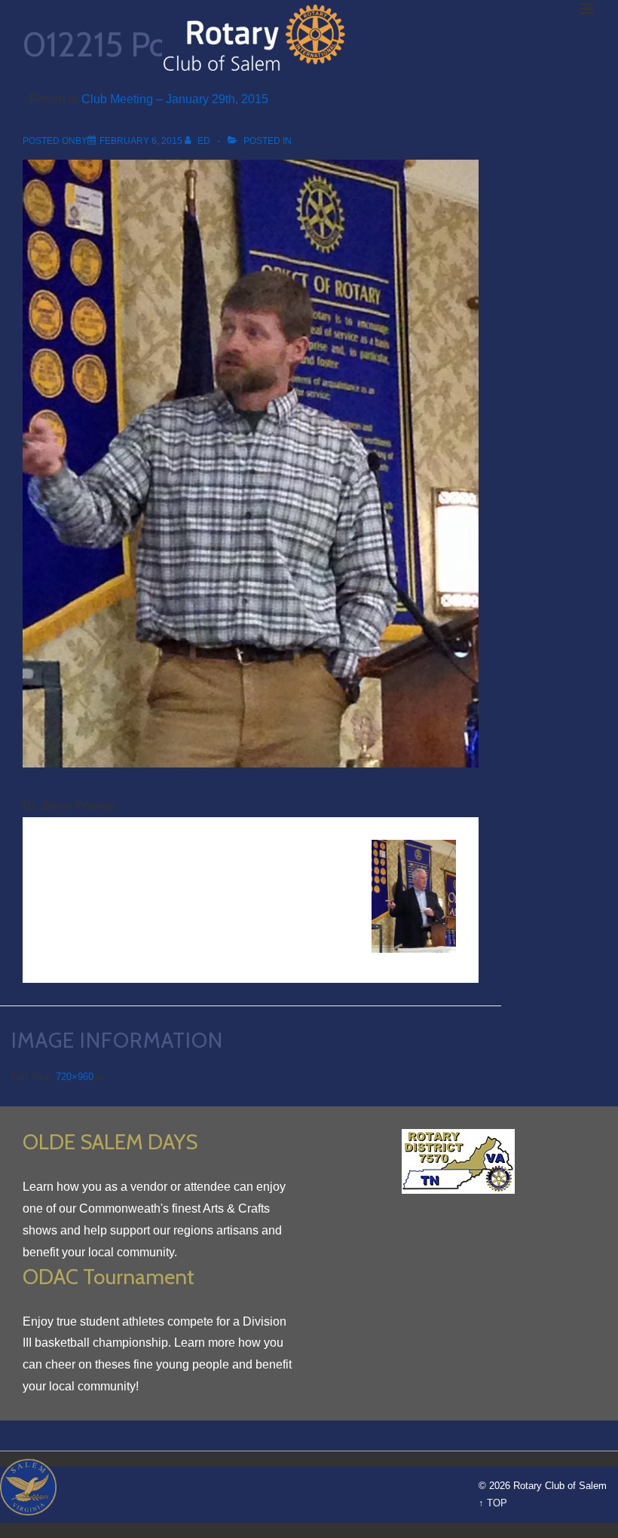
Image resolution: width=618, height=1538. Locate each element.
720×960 (74, 1076)
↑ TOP (493, 1503)
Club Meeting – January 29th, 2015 (174, 99)
